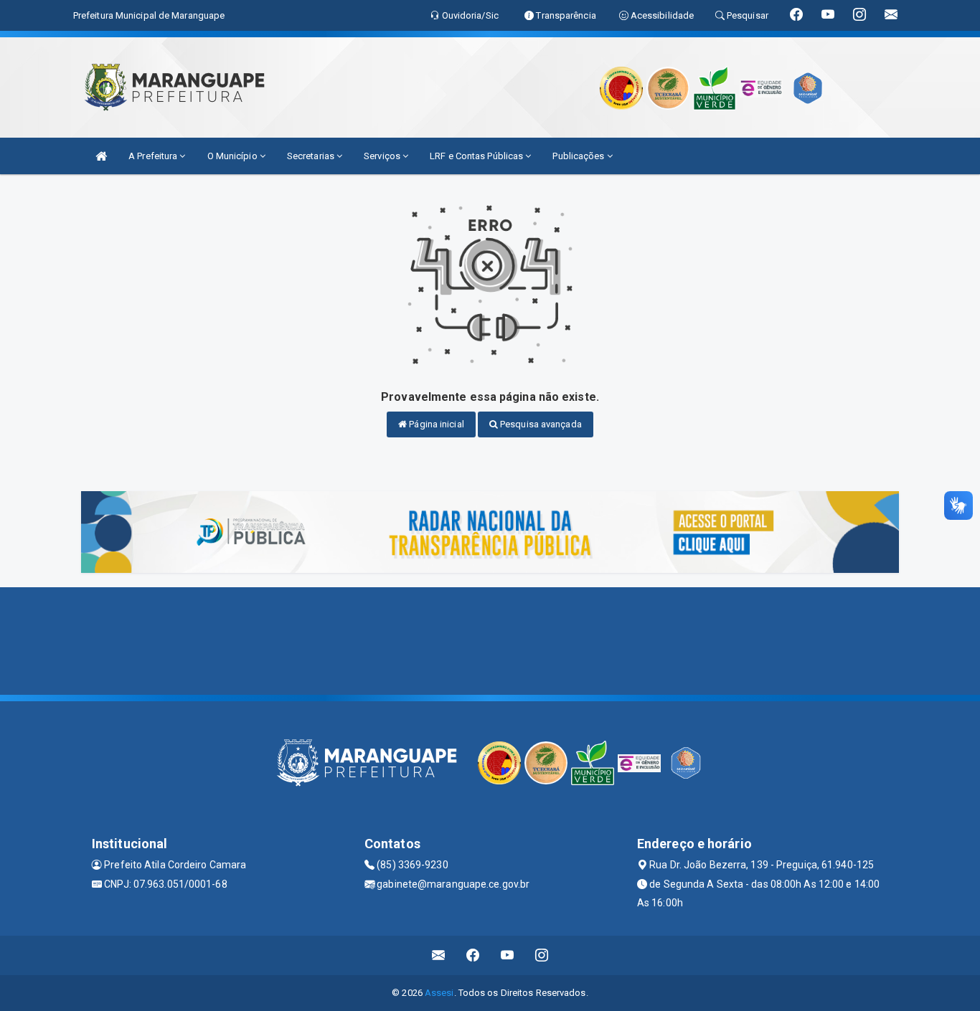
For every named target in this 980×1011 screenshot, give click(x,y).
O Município (233, 156)
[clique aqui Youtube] (507, 955)
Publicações (579, 156)
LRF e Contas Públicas (477, 156)
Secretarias (311, 156)
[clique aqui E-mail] (438, 955)
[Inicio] (101, 156)
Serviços (383, 156)
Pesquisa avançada (540, 424)
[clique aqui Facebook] (473, 955)
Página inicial (435, 424)
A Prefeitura (153, 156)
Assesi (439, 992)
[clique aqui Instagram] (542, 955)
